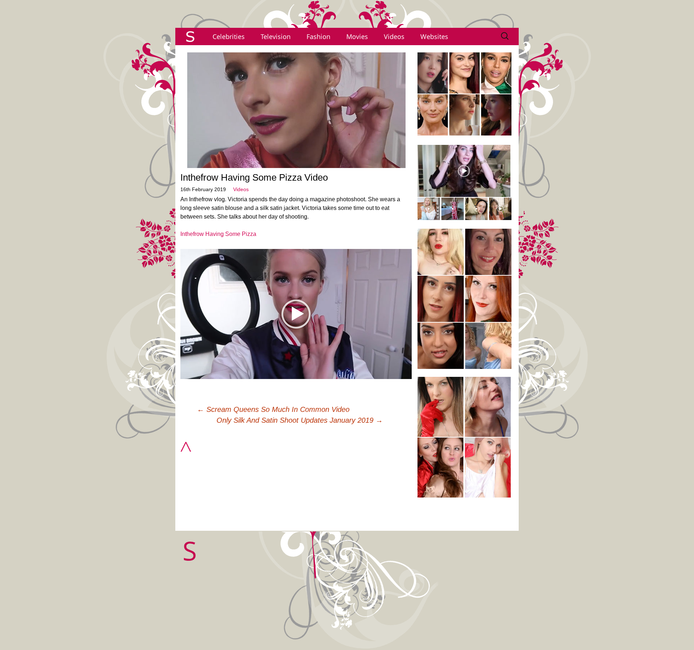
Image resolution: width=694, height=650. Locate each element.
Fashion (318, 36)
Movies (357, 36)
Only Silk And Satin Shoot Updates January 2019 (300, 420)
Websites (434, 36)
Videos (394, 36)
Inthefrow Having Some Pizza (218, 234)
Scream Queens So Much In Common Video (273, 409)
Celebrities (229, 36)
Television (276, 36)
